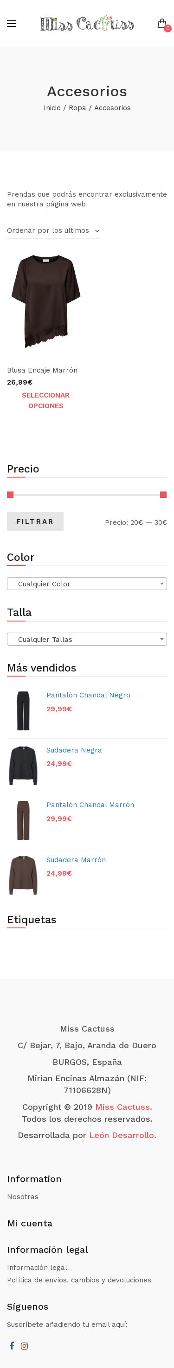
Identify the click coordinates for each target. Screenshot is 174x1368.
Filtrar (35, 521)
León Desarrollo (121, 1135)
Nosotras (23, 1197)
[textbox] (87, 584)
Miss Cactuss (122, 1107)
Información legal (37, 1267)
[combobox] (87, 583)
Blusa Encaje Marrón (42, 370)
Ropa (77, 108)
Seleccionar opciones (46, 400)
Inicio (52, 108)
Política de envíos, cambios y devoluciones (79, 1280)
